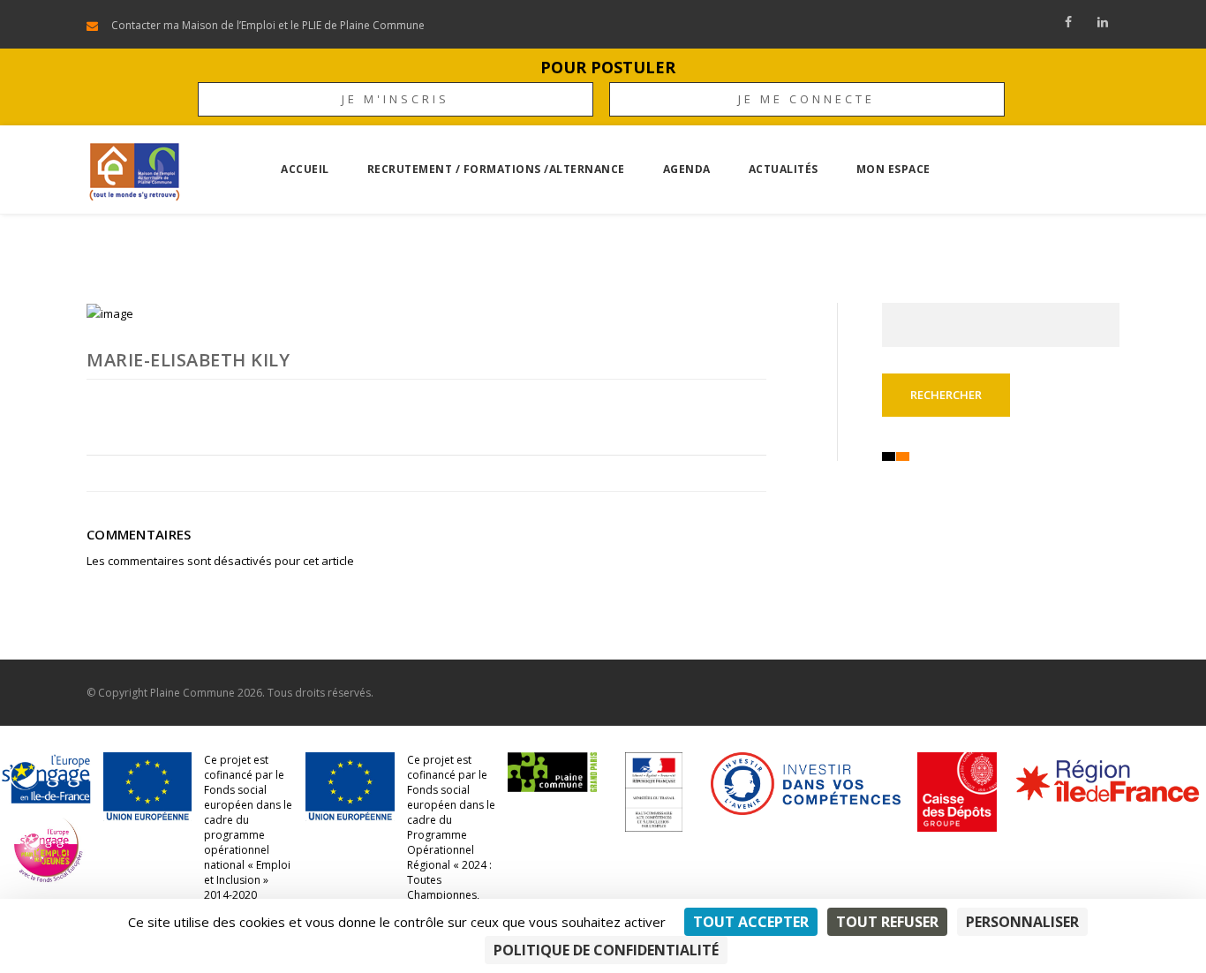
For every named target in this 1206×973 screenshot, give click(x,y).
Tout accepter (751, 922)
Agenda (687, 169)
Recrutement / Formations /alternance (496, 169)
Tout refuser (887, 922)
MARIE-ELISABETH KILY (188, 360)
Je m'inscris (395, 99)
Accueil (305, 169)
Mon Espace (893, 169)
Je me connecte (806, 99)
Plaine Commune (192, 692)
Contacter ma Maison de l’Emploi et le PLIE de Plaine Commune (268, 25)
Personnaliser (1022, 922)
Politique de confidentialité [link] (606, 950)
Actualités (783, 169)
